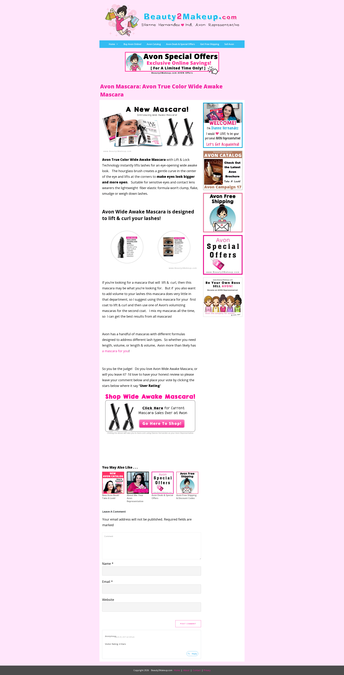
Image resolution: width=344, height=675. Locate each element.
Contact (197, 670)
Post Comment (188, 624)
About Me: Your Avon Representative (138, 488)
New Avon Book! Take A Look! (113, 488)
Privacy (207, 670)
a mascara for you (115, 351)
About (186, 670)
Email (107, 581)
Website (108, 599)
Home (177, 670)
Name (107, 563)
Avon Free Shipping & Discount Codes (187, 488)
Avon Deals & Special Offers (163, 488)
